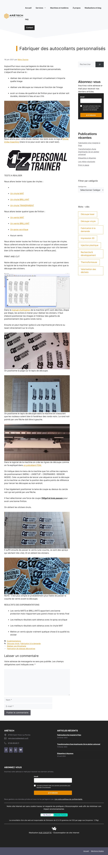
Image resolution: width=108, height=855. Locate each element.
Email (82, 97)
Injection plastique (89, 245)
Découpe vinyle (13, 643)
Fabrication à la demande (30, 643)
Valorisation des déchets (88, 271)
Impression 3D (87, 238)
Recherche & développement (88, 253)
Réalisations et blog (93, 8)
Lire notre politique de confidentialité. (69, 799)
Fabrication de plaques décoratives (21, 649)
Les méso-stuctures (86, 162)
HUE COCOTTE (45, 833)
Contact (29, 28)
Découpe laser (87, 214)
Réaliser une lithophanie (16, 646)
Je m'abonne (91, 115)
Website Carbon (60, 815)
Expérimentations (14, 641)
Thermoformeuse (89, 262)
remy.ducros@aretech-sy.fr (18, 738)
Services (39, 8)
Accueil (28, 8)
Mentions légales (97, 851)
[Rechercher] (99, 64)
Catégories (82, 186)
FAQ (26, 19)
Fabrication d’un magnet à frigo (69, 735)
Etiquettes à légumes (87, 158)
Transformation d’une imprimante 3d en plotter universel (88, 151)
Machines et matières (59, 8)
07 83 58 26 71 (13, 743)
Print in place (83, 165)
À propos (76, 8)
